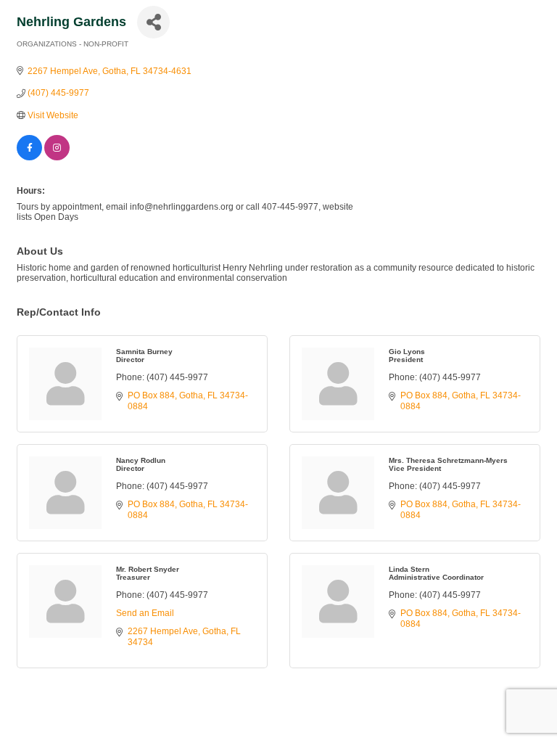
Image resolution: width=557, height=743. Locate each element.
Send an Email (145, 613)
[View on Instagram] (57, 157)
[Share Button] (153, 22)
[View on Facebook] (29, 157)
